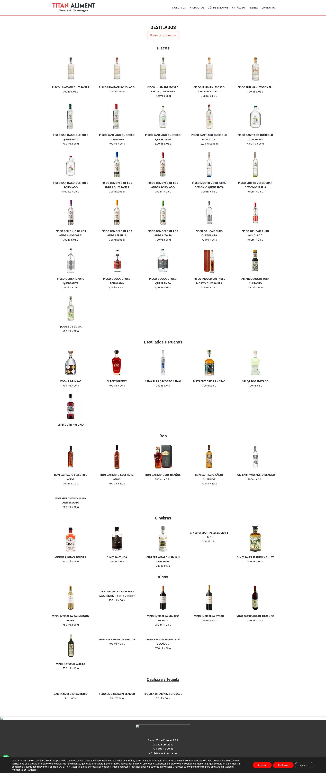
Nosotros (179, 7)
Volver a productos (163, 35)
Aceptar (262, 765)
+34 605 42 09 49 (163, 748)
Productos (196, 7)
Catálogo (238, 7)
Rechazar (283, 765)
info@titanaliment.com (163, 753)
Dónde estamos (218, 7)
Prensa (253, 7)
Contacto (268, 7)
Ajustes (304, 765)
